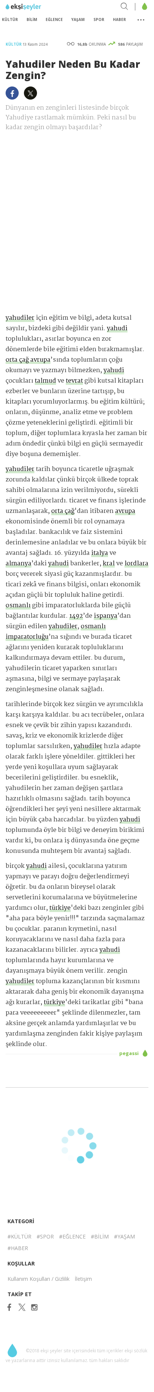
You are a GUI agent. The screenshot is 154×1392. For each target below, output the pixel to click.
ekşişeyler (39, 7)
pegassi (129, 1053)
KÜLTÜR (10, 19)
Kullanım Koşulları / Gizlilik (38, 1278)
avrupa (125, 511)
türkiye (60, 908)
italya (99, 553)
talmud (45, 381)
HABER (119, 19)
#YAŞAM (124, 1236)
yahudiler (20, 318)
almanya (18, 564)
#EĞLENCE (72, 1236)
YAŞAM (77, 19)
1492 (76, 616)
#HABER (17, 1248)
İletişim (83, 1278)
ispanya (105, 616)
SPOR (98, 19)
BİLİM (32, 19)
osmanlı (18, 606)
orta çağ (62, 511)
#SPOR (45, 1236)
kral (109, 564)
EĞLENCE (54, 19)
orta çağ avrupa (28, 360)
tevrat (74, 381)
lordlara (136, 564)
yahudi (117, 328)
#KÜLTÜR (19, 1236)
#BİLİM (100, 1236)
